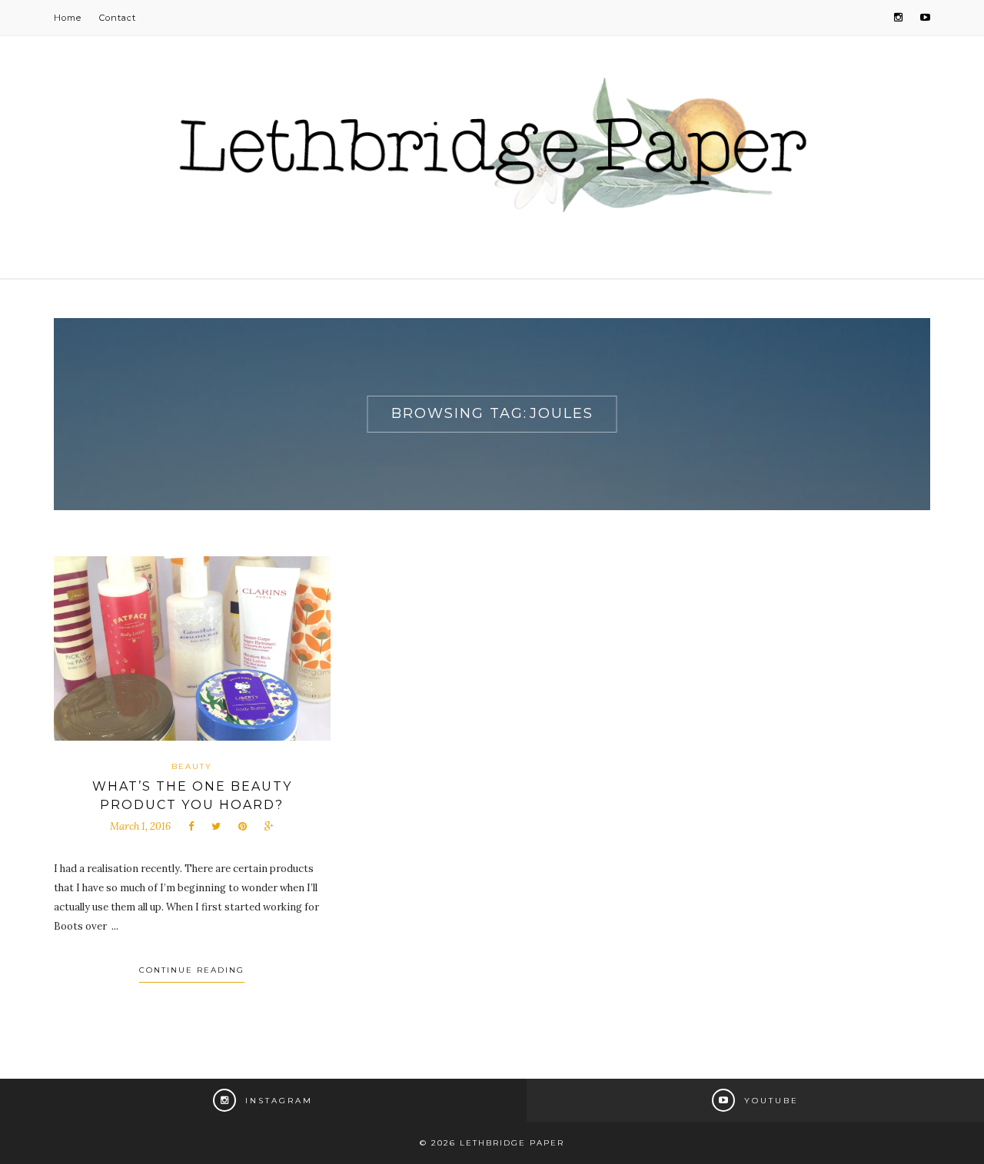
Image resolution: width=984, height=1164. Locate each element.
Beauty (191, 766)
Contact (117, 17)
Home (67, 17)
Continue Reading (191, 970)
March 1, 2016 (140, 826)
